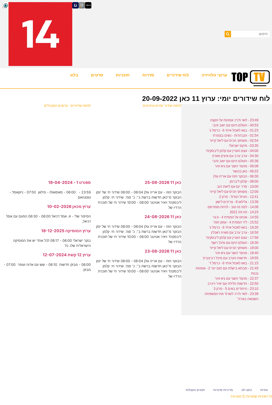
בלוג (74, 75)
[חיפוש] (228, 34)
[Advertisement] (136, 141)
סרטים (97, 75)
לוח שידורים (178, 75)
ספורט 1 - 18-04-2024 (69, 182)
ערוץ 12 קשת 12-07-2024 (67, 254)
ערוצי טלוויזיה (214, 75)
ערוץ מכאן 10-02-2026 (69, 206)
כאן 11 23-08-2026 (163, 251)
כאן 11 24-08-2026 (162, 216)
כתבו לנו (246, 390)
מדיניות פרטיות (223, 390)
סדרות (148, 75)
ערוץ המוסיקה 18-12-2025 (66, 230)
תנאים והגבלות (195, 390)
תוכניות (123, 75)
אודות (264, 390)
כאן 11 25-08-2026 (163, 182)
